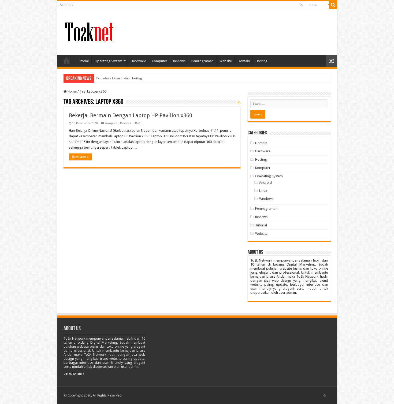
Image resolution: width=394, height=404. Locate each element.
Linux (263, 191)
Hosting (261, 61)
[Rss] (301, 5)
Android (265, 183)
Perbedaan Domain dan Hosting (119, 78)
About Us (66, 5)
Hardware (138, 61)
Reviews (179, 61)
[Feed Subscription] (238, 102)
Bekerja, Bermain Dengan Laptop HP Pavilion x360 (130, 115)
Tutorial (83, 61)
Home (67, 60)
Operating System (108, 61)
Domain (244, 61)
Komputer (159, 61)
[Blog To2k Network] (88, 30)
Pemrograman (202, 61)
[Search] (333, 5)
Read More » (80, 157)
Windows (266, 199)
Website (226, 61)
